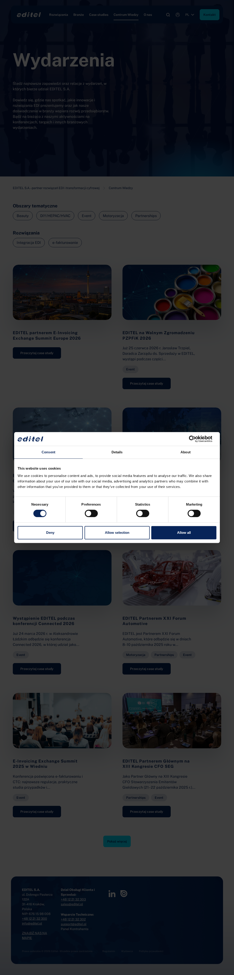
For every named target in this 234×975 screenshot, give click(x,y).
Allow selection (117, 532)
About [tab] (186, 452)
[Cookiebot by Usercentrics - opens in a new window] (196, 438)
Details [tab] (117, 452)
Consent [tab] (48, 452)
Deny (50, 532)
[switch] (91, 513)
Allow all (184, 532)
